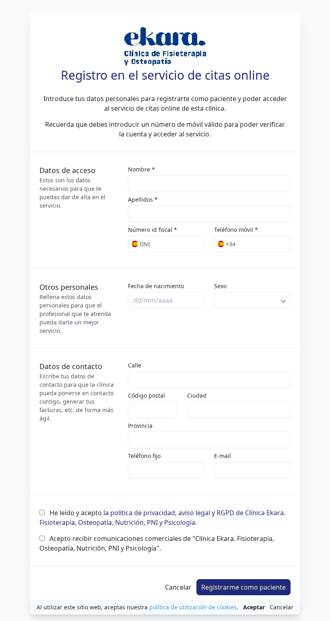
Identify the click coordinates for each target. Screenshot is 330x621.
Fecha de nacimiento (156, 286)
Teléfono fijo (144, 456)
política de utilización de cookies (193, 607)
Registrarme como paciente (243, 587)
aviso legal (194, 512)
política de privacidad (142, 512)
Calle (134, 365)
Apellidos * (143, 199)
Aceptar (254, 607)
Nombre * (141, 169)
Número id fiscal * (152, 229)
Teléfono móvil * (236, 229)
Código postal (146, 395)
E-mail (222, 456)
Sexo (220, 286)
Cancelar (178, 587)
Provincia (140, 425)
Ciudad (196, 395)
